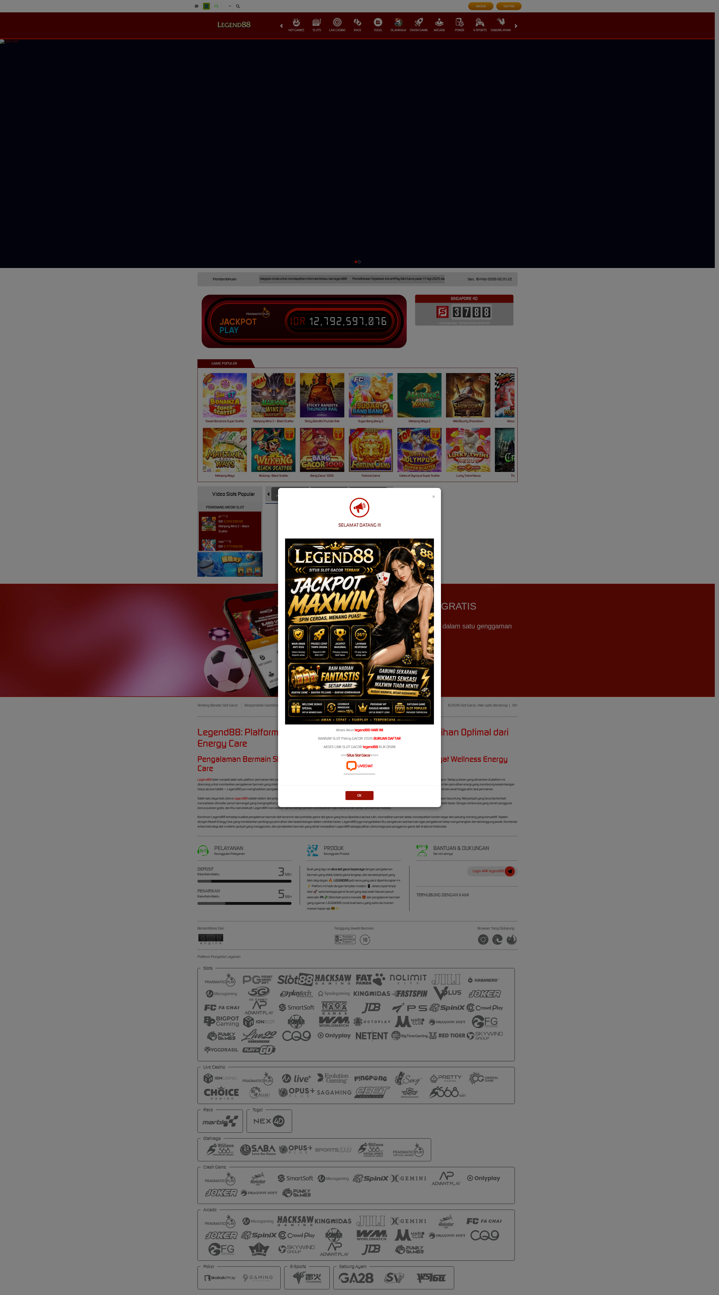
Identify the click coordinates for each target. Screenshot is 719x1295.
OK (359, 795)
